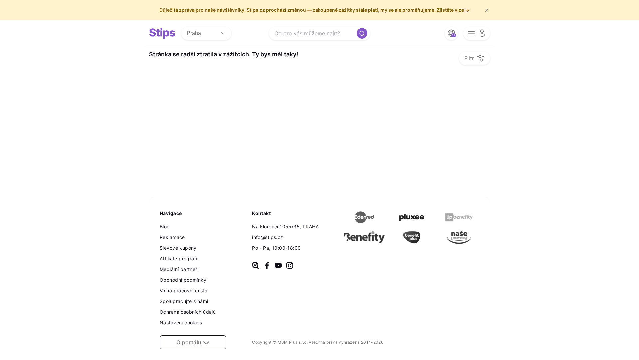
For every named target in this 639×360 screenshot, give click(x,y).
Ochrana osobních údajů (188, 312)
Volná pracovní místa (183, 290)
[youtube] (278, 266)
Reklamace (172, 237)
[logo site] (162, 33)
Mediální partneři (179, 269)
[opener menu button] (476, 33)
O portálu (189, 342)
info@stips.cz (267, 237)
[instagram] (289, 266)
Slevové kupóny (178, 248)
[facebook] (267, 266)
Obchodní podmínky (183, 280)
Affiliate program (179, 258)
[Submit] (362, 33)
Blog (165, 226)
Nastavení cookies (181, 322)
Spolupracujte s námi (184, 301)
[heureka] (255, 266)
